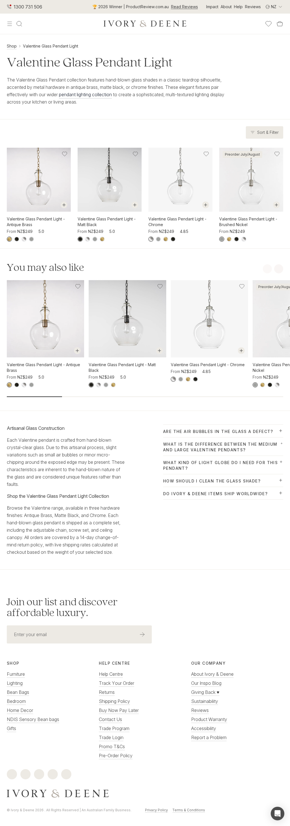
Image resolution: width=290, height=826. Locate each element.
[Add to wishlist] (64, 154)
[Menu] (9, 24)
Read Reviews (184, 6)
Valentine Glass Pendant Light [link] (50, 46)
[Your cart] (279, 23)
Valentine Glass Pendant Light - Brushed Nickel (248, 221)
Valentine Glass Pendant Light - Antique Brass (36, 221)
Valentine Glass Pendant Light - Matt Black (107, 221)
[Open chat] (277, 813)
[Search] (19, 23)
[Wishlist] (268, 23)
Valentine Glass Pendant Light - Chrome (177, 221)
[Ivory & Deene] (145, 793)
